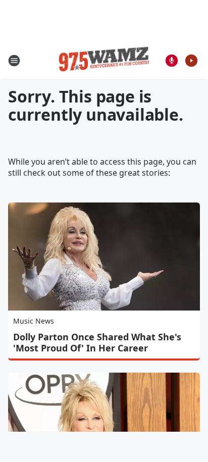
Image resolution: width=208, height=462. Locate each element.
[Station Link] (104, 60)
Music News (33, 321)
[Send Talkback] (172, 61)
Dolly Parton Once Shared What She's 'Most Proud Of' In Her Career (97, 342)
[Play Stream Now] (191, 61)
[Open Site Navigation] (14, 61)
